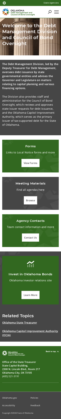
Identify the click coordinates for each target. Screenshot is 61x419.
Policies (34, 397)
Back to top (51, 351)
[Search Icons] (50, 12)
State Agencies (51, 2)
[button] (30, 163)
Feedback (35, 405)
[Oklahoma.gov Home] (4, 2)
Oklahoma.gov (9, 397)
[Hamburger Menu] (56, 12)
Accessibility (8, 405)
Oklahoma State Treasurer (19, 322)
